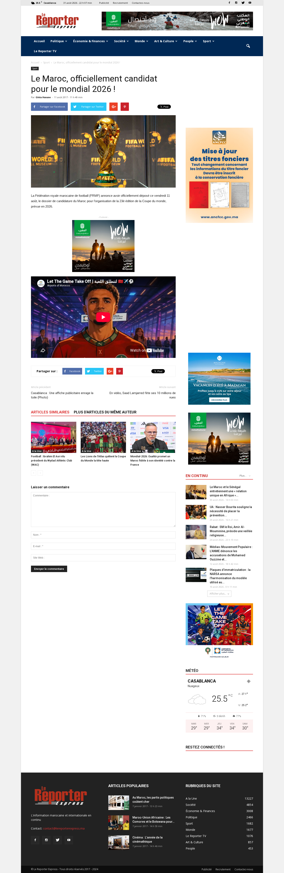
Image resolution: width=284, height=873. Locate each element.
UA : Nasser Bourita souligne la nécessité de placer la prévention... (231, 511)
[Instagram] (236, 3)
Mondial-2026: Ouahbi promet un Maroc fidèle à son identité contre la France (152, 460)
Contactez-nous (140, 2)
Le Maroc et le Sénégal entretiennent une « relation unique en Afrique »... (228, 491)
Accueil (39, 41)
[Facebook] (229, 3)
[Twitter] (243, 3)
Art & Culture (164, 41)
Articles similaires (50, 412)
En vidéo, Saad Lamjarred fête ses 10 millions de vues (143, 395)
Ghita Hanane (43, 97)
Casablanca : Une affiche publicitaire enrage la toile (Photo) (62, 395)
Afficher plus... (218, 593)
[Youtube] (250, 3)
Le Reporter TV (45, 51)
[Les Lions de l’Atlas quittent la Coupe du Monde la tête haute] (103, 437)
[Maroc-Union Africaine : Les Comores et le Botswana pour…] (118, 822)
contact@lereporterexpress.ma (64, 828)
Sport (207, 41)
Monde (140, 41)
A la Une (37, 451)
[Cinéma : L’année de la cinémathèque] (118, 842)
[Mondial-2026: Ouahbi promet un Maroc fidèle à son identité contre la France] (153, 437)
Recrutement (120, 2)
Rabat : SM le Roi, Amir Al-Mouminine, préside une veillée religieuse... (231, 531)
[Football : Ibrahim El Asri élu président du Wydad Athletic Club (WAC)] (53, 437)
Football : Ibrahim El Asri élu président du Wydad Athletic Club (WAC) (51, 460)
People (188, 41)
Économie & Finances (89, 41)
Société (119, 41)
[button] (248, 46)
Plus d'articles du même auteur (105, 412)
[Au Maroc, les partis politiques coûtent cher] (118, 802)
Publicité (104, 2)
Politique (57, 41)
